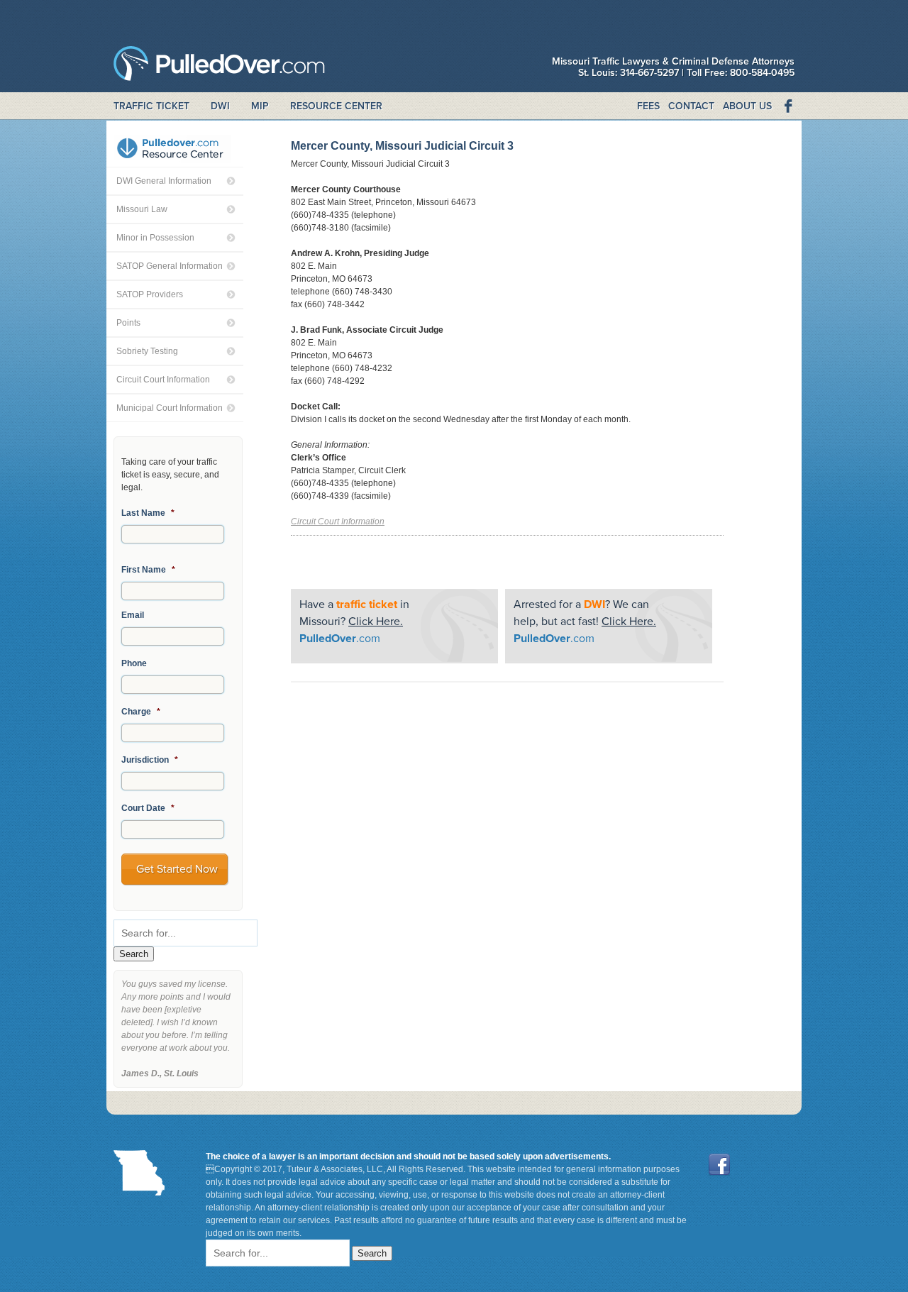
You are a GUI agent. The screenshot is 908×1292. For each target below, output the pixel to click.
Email (132, 615)
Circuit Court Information (163, 380)
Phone (134, 663)
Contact (691, 106)
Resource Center (336, 106)
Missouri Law (141, 209)
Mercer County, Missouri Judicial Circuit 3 (402, 146)
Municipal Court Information (169, 408)
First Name (148, 570)
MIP (260, 106)
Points (128, 323)
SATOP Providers (149, 294)
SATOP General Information (169, 266)
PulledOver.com (219, 67)
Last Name (148, 513)
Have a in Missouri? (354, 621)
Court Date (148, 808)
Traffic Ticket (151, 106)
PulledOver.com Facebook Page (787, 106)
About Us (747, 106)
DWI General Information (163, 181)
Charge (140, 712)
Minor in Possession (155, 238)
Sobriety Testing (147, 351)
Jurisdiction (149, 760)
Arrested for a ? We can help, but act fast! (585, 621)
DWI (220, 106)
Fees (648, 106)
